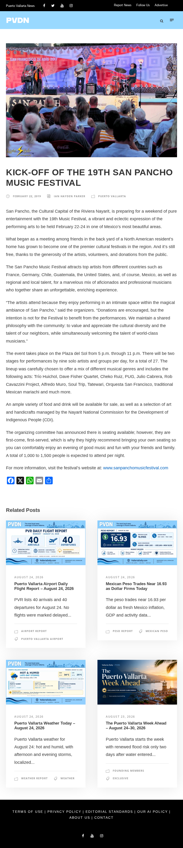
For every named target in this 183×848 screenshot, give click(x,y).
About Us (80, 817)
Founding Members (128, 770)
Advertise (161, 5)
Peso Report (123, 631)
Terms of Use (28, 812)
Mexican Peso (157, 631)
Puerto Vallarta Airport (42, 639)
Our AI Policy (152, 812)
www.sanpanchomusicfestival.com (135, 468)
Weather (68, 778)
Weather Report (34, 778)
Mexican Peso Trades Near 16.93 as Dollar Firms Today (136, 586)
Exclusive (120, 778)
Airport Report (34, 631)
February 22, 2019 (27, 196)
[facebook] (44, 6)
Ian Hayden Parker (69, 196)
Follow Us (143, 5)
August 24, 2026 (29, 577)
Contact (104, 817)
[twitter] (53, 6)
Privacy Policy (65, 812)
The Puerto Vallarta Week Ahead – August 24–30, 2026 (136, 725)
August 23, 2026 (120, 717)
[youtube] (62, 6)
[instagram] (71, 6)
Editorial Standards (110, 812)
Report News (123, 5)
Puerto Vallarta (112, 196)
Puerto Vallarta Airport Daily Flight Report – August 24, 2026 (44, 586)
